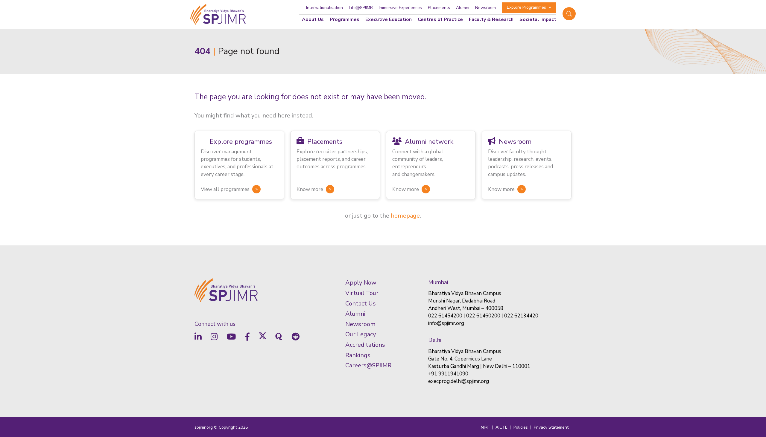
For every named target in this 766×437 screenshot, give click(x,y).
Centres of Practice (440, 19)
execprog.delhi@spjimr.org (458, 381)
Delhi (434, 340)
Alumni (462, 7)
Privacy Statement (551, 427)
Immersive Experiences (400, 7)
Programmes (344, 19)
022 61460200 (483, 315)
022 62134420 (521, 315)
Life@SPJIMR (361, 7)
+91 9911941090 (448, 373)
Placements (439, 7)
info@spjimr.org (446, 323)
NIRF (485, 427)
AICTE (501, 427)
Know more (310, 189)
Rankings (357, 355)
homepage (405, 216)
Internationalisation (324, 7)
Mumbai (438, 282)
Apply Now (360, 283)
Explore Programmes (526, 7)
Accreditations (365, 345)
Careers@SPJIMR (368, 365)
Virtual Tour (362, 293)
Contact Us (360, 304)
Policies (520, 427)
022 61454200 (445, 315)
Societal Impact (537, 19)
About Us (313, 19)
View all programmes (225, 189)
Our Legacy (360, 334)
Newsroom (485, 7)
